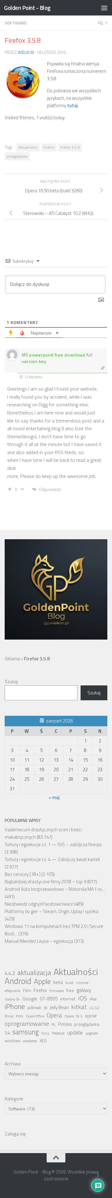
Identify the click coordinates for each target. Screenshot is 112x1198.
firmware (56, 991)
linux (9, 1015)
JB (45, 1008)
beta (58, 982)
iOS (82, 998)
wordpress (30, 1040)
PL (54, 1024)
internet (68, 998)
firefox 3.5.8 (70, 147)
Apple (42, 981)
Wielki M (26, 52)
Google (29, 998)
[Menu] (104, 7)
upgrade (91, 1033)
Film (27, 990)
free (70, 990)
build (69, 983)
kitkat (79, 1007)
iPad (93, 999)
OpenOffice (35, 1016)
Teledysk (58, 1033)
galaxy (84, 990)
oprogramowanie (27, 1023)
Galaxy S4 (12, 999)
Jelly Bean (59, 1007)
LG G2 (94, 1008)
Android (18, 981)
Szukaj (11, 681)
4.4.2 (10, 973)
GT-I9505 (49, 998)
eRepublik (13, 991)
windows (12, 1041)
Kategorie (14, 1098)
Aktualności (28, 147)
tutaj (72, 105)
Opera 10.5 (73, 1016)
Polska (65, 1024)
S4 (7, 1032)
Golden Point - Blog (27, 7)
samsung (25, 1032)
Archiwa (13, 1063)
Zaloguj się (15, 1133)
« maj (54, 797)
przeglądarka (17, 156)
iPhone (15, 1006)
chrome (82, 983)
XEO (43, 1041)
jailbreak (34, 1008)
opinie (91, 1015)
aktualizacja (34, 972)
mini (19, 1016)
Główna (12, 658)
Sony (45, 1033)
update (75, 1032)
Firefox (49, 147)
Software (16, 23)
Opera (54, 1015)
